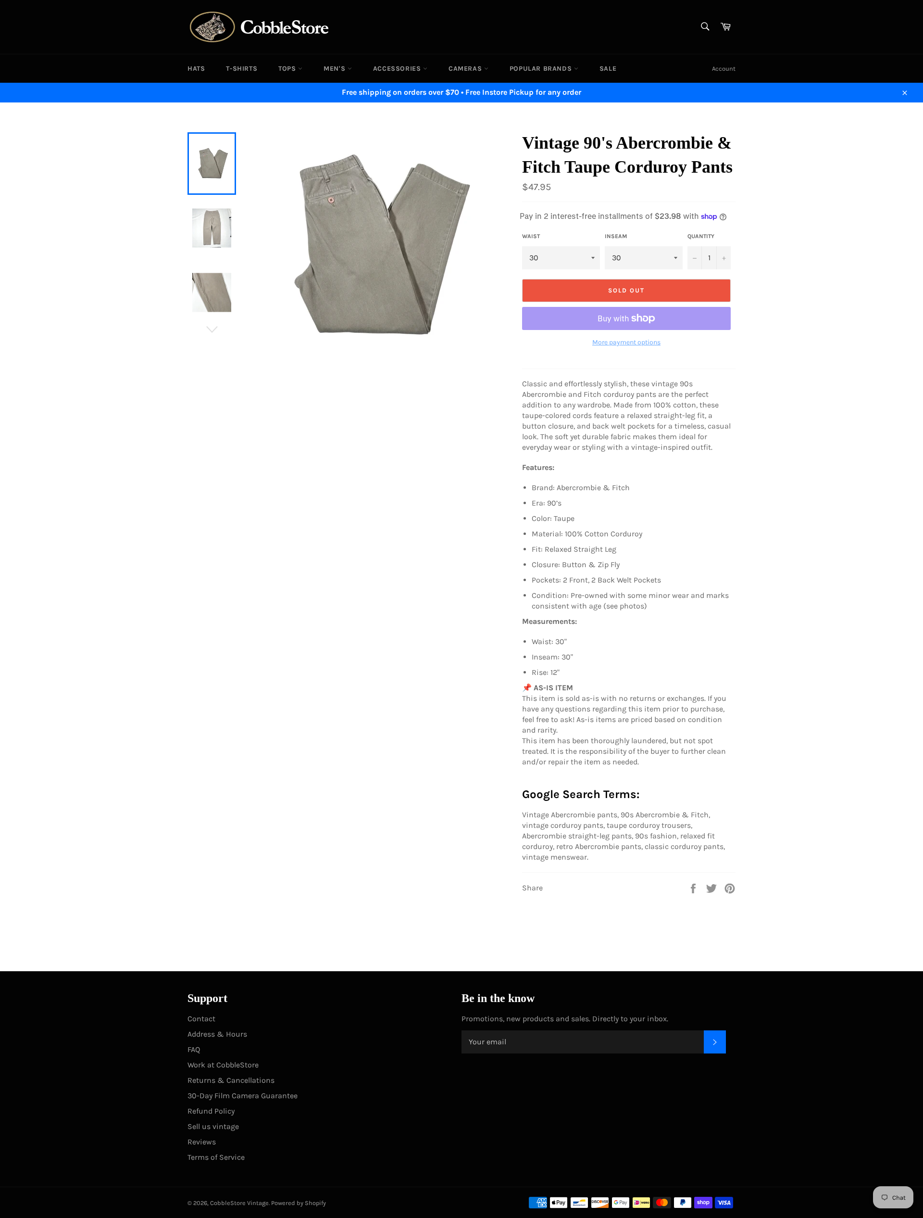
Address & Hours (217, 1034)
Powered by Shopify (298, 1202)
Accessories (398, 68)
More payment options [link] (626, 342)
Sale (607, 68)
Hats (196, 68)
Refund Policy (211, 1111)
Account (724, 68)
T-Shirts (241, 68)
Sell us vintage (213, 1126)
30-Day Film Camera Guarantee (242, 1095)
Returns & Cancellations (230, 1080)
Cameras (466, 68)
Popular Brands (542, 68)
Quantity (700, 236)
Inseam (616, 236)
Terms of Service (216, 1157)
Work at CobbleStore (223, 1064)
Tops (288, 68)
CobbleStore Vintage (239, 1202)
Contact (201, 1018)
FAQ (193, 1049)
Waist (531, 236)
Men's (336, 68)
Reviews (201, 1141)
